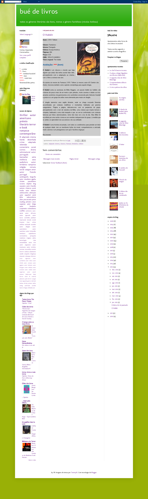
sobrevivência (31, 197)
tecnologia (23, 240)
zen (34, 288)
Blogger (94, 473)
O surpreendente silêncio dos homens (118, 83)
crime (22, 142)
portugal (23, 174)
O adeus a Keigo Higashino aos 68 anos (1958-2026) (118, 74)
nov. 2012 (115, 273)
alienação (32, 193)
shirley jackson (28, 283)
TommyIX (74, 473)
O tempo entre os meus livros (28, 323)
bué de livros (39, 11)
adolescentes (24, 193)
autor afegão (25, 227)
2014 (111, 260)
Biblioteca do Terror (28, 441)
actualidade (23, 242)
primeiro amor (31, 202)
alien (21, 200)
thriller (24, 115)
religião (23, 167)
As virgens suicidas (122, 99)
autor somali (31, 272)
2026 (112, 221)
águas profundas (33, 98)
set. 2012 (115, 279)
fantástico (75, 144)
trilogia (25, 288)
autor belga (31, 204)
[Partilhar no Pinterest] (85, 140)
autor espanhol (25, 195)
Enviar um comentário (53, 154)
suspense (22, 204)
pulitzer (33, 218)
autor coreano (28, 263)
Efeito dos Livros (27, 383)
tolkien (81, 144)
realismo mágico (25, 238)
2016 (111, 254)
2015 (111, 257)
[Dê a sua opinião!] (78, 140)
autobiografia (24, 177)
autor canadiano (25, 179)
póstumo (22, 279)
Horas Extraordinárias (27, 342)
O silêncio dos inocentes (123, 134)
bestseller (24, 157)
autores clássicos (25, 188)
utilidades (30, 288)
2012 (111, 267)
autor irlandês (31, 186)
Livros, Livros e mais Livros (28, 373)
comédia (27, 218)
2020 (112, 241)
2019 (111, 244)
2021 (111, 237)
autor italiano (31, 191)
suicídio (34, 285)
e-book (23, 127)
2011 (111, 313)
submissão (27, 285)
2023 (112, 231)
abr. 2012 (115, 293)
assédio (33, 224)
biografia (33, 177)
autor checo (29, 260)
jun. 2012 (115, 286)
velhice (22, 224)
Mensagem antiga (94, 159)
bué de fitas (26, 94)
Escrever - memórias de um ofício (123, 158)
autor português (28, 153)
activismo (29, 211)
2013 (111, 264)
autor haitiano (28, 265)
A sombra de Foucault (123, 169)
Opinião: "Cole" (27, 303)
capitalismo (32, 233)
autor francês (28, 172)
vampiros (32, 164)
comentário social (28, 147)
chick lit (27, 276)
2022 (112, 234)
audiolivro (24, 162)
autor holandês (31, 231)
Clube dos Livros (27, 307)
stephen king (31, 184)
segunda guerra (27, 281)
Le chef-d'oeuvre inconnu (118, 70)
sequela (26, 254)
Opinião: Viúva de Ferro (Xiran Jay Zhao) (27, 378)
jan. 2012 (115, 302)
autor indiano (28, 267)
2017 (111, 251)
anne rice (32, 242)
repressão (23, 220)
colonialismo (32, 209)
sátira (34, 238)
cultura (26, 251)
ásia (34, 240)
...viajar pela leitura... (26, 402)
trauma (22, 222)
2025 (112, 224)
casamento (23, 209)
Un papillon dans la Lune (28, 423)
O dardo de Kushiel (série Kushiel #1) (123, 111)
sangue (28, 169)
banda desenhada (28, 139)
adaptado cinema (54, 144)
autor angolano (25, 245)
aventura (22, 233)
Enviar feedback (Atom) (59, 163)
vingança (33, 254)
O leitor (121, 144)
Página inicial (74, 159)
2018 (111, 247)
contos (22, 149)
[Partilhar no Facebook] (83, 140)
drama (33, 149)
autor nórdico (31, 247)
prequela (33, 236)
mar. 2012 (115, 296)
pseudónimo (32, 181)
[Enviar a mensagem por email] (76, 140)
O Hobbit (48, 34)
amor (34, 169)
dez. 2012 (115, 270)
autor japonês (25, 215)
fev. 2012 (115, 299)
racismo (22, 184)
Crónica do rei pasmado (120, 305)
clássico (62, 144)
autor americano (28, 117)
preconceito (27, 200)
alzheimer (33, 256)
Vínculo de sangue (122, 181)
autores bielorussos (25, 274)
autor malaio (28, 269)
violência (23, 159)
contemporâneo (27, 135)
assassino (23, 186)
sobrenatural (25, 152)
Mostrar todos (32, 460)
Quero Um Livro (27, 351)
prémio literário (24, 123)
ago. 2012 (115, 283)
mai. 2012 (115, 289)
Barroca (24, 47)
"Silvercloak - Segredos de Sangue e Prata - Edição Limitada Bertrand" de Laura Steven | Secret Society (28, 313)
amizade (27, 224)
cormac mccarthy (25, 249)
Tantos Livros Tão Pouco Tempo (28, 300)
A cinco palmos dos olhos (118, 87)
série (34, 157)
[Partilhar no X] (80, 140)
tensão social (31, 220)
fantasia (68, 144)
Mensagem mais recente (51, 159)
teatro (21, 288)
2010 (112, 316)
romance (24, 130)
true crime (31, 222)
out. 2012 (115, 276)
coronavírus (23, 236)
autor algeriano (25, 258)
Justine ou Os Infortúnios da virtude (123, 205)
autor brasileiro (28, 206)
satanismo (32, 251)
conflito (22, 211)
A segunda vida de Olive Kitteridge (118, 79)
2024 (112, 228)
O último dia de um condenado (123, 193)
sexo (34, 159)
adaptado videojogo (25, 256)
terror (32, 124)
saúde (21, 254)
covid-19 (34, 276)
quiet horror (28, 279)
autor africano (30, 213)
